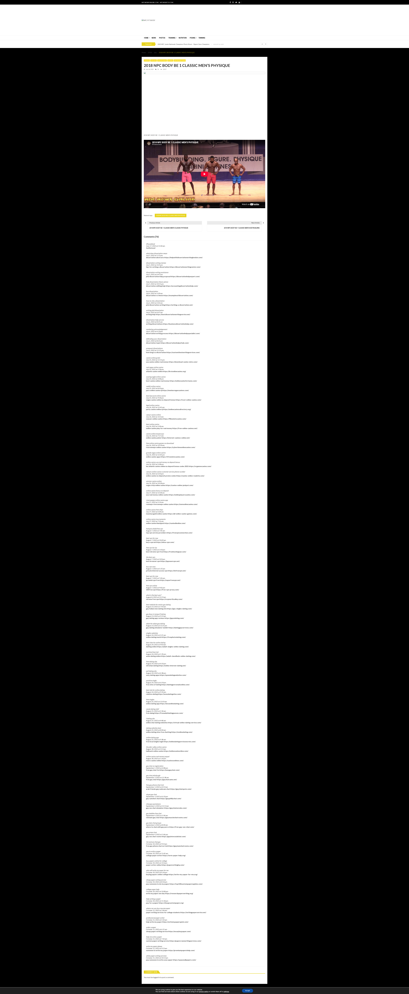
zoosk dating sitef (152, 709)
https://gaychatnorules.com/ (175, 808)
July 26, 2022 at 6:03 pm (155, 474)
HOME (146, 38)
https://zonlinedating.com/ (181, 732)
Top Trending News (179, 60)
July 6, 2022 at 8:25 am (154, 322)
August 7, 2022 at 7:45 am (155, 531)
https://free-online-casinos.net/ (184, 428)
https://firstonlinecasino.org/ (174, 371)
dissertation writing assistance (157, 272)
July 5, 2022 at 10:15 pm (155, 284)
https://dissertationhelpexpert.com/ (185, 276)
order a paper (151, 927)
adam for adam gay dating (155, 624)
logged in (156, 977)
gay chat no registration (154, 766)
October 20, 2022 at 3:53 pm (156, 863)
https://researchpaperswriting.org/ (179, 893)
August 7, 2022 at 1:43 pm (155, 550)
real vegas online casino (154, 367)
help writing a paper (153, 899)
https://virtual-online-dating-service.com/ (184, 723)
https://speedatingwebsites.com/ (173, 675)
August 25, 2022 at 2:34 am (156, 711)
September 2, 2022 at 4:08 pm (157, 768)
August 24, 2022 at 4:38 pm (156, 673)
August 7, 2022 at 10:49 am (156, 540)
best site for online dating (155, 690)
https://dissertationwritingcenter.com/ (185, 267)
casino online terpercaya (155, 434)
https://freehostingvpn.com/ (174, 552)
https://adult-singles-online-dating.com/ (173, 647)
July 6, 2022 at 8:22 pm (154, 341)
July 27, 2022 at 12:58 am (155, 493)
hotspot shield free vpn (154, 529)
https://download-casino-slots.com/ (183, 362)
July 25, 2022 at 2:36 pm (155, 369)
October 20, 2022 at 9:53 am (156, 844)
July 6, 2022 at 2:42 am (154, 303)
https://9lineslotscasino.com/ (174, 419)
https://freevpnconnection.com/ (179, 533)
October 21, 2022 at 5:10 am (156, 920)
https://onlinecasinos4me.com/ (176, 751)
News (154, 38)
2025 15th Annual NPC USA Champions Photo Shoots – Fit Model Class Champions (185, 45)
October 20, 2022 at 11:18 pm (157, 901)
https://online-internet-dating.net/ (172, 666)
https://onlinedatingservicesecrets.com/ (180, 741)
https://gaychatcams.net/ (167, 779)
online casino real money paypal (157, 756)
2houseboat (150, 244)
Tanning (202, 38)
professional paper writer (155, 918)
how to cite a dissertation (155, 301)
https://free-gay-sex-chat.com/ (181, 827)
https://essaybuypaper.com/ (179, 931)
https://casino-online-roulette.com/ (190, 476)
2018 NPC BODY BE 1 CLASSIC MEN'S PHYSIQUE (170, 215)
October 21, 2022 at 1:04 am (156, 910)
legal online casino (152, 405)
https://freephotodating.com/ (174, 637)
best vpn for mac (152, 538)
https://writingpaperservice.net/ (193, 912)
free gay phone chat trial (155, 785)
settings (226, 992)
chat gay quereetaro (153, 804)
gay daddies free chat (153, 813)
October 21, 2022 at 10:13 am (157, 958)
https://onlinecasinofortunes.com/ (183, 381)
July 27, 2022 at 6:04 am (155, 512)
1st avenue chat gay (153, 842)
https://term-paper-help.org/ (174, 855)
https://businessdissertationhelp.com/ (178, 324)
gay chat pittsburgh (153, 775)
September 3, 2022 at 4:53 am (157, 787)
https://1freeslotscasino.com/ (173, 457)
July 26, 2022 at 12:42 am (155, 407)
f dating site (150, 718)
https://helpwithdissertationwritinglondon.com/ (183, 257)
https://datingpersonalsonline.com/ (175, 685)
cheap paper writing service (156, 880)
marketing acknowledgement (156, 329)
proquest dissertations (154, 348)
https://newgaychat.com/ (170, 770)
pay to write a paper (153, 851)
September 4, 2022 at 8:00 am (157, 825)
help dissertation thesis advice (157, 282)
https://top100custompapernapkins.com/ (186, 884)
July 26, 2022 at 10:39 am (155, 445)
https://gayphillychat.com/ (170, 798)
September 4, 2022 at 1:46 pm (157, 834)
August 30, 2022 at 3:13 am (156, 749)
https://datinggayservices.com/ (180, 628)
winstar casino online (153, 481)
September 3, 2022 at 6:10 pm (157, 796)
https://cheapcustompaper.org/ (171, 903)
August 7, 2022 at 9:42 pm (155, 588)
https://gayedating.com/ (174, 618)
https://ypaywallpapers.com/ (184, 960)
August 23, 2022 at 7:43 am (156, 607)
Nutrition (183, 38)
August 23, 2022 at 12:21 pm (156, 626)
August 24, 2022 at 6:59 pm (156, 683)
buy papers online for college (156, 861)
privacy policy (203, 992)
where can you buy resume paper (158, 908)
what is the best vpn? (153, 595)
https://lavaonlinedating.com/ (172, 704)
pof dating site (151, 671)
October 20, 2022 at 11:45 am (157, 853)
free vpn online (151, 586)
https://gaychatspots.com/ (181, 789)
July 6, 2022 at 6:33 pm (154, 331)
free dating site (151, 661)
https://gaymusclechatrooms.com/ (173, 817)
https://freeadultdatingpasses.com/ (168, 713)
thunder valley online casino (156, 747)
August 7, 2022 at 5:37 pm (155, 569)
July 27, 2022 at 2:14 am (155, 502)
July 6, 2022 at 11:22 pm (155, 350)
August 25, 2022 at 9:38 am (156, 739)
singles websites (152, 633)
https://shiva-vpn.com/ (165, 542)
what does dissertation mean (156, 253)
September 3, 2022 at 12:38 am (157, 777)
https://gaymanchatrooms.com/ (180, 846)
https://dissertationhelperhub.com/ (175, 343)
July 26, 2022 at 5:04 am (155, 426)
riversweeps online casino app (157, 500)
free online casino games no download (160, 443)
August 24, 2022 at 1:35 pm (156, 654)
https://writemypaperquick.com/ (175, 922)
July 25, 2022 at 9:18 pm (155, 398)
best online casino (152, 424)
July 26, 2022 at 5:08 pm (155, 464)
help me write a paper (154, 937)
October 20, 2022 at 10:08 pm (157, 891)
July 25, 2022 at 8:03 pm (155, 388)
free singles (150, 699)
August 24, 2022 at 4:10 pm (156, 664)
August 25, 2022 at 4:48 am (156, 720)
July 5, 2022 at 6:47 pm (154, 274)
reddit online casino (153, 386)
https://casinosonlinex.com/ (173, 760)
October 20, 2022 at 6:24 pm (156, 872)
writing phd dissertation (155, 310)
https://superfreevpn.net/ (170, 580)
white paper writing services (156, 956)
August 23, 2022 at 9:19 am (156, 616)
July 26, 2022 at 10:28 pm (155, 483)
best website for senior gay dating (158, 605)
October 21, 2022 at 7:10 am (156, 939)
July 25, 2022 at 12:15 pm (155, 360)
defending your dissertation (156, 339)
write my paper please (154, 946)
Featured (153, 60)
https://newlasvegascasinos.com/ (175, 390)
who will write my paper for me (157, 870)
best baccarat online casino (156, 396)
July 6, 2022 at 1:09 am (154, 293)
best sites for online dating (155, 643)
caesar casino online (153, 415)
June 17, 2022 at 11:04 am (155, 246)
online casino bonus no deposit (157, 491)
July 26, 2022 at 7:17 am (155, 436)
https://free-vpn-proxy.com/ (167, 590)
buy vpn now (150, 567)
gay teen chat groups (153, 823)
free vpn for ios (151, 548)
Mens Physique (162, 60)
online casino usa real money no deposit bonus (163, 462)
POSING (192, 38)
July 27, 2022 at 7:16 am (155, 521)
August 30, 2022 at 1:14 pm (156, 758)
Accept (247, 991)
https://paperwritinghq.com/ (173, 865)
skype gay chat (151, 794)
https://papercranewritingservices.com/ (185, 941)
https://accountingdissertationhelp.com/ (182, 286)
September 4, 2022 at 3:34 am (157, 815)
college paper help (152, 889)
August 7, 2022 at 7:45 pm (155, 578)
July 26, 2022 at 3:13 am (155, 417)
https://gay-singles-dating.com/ (179, 609)
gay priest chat (151, 832)
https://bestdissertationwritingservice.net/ (173, 314)
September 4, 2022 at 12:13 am (157, 806)
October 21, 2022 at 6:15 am (156, 929)
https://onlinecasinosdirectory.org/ (177, 409)
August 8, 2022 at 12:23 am (156, 597)
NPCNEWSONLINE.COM (150, 2)
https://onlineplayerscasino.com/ (182, 495)
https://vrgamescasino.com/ (200, 466)
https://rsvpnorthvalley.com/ (170, 599)
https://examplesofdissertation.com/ (178, 295)
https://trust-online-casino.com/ (188, 400)
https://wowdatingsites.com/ (169, 694)
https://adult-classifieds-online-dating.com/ (178, 656)
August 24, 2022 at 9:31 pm (156, 692)
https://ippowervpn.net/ (170, 561)
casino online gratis (153, 358)
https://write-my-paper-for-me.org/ (183, 874)
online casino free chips (154, 510)
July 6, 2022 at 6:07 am (154, 312)
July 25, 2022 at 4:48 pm (155, 379)
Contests (146, 60)
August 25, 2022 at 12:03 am (156, 701)
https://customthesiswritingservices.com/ (183, 352)
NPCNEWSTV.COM (166, 2)
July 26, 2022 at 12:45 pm (155, 455)
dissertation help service (155, 320)
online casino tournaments (156, 519)
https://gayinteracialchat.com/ (174, 836)
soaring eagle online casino (156, 377)
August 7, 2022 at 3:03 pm (155, 559)
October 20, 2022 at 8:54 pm (156, 882)
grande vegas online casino (156, 453)
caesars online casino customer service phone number (165, 472)
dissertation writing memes (156, 263)
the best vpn (150, 557)
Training (171, 38)
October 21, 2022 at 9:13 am (156, 948)
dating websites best (153, 728)
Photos (162, 38)
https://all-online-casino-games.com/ (182, 514)
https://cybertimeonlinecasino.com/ (181, 447)
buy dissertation (152, 291)
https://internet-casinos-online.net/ (176, 438)
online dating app (152, 737)
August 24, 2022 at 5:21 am (156, 635)
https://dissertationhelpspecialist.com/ (184, 333)
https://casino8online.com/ (175, 523)
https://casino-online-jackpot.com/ (179, 485)
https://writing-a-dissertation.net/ (179, 305)
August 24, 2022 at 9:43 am (156, 645)
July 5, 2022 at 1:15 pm (154, 255)
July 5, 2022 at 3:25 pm (154, 265)
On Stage (170, 60)
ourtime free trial (152, 652)
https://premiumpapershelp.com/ (181, 950)
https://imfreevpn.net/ (177, 571)
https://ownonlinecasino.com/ (186, 504)
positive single (151, 680)
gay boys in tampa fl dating (156, 614)
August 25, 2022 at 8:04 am (156, 730)
